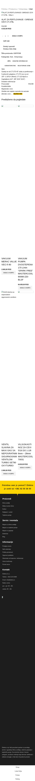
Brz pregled (9, 254)
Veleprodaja (23, 9)
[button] (8, 273)
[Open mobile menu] (2, 2)
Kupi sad (6, 41)
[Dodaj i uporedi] (3, 254)
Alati (31, 9)
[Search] (5, 2)
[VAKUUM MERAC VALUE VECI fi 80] (9, 178)
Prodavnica (13, 9)
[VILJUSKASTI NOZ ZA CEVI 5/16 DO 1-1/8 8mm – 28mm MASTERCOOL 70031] (26, 364)
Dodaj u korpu (17, 36)
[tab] (9, 61)
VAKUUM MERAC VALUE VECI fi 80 (9, 261)
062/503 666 (17, 94)
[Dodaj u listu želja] (14, 254)
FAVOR (4, 26)
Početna (4, 9)
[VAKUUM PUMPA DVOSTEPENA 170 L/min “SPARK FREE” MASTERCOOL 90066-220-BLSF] (26, 178)
